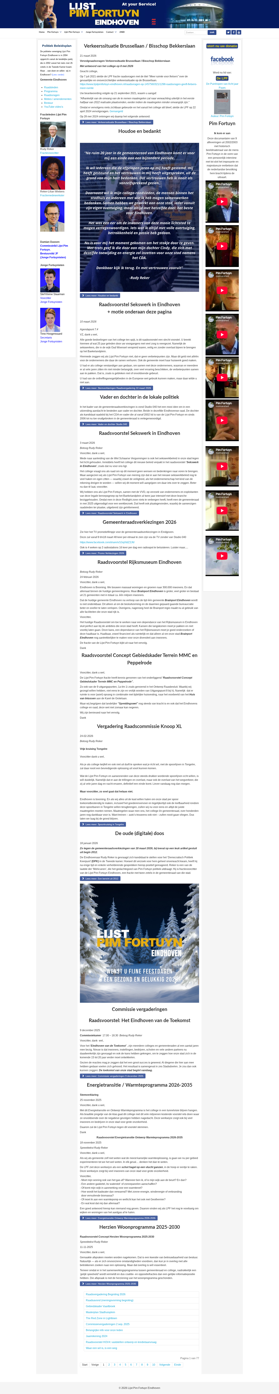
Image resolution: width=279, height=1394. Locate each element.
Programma (50, 91)
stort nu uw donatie (222, 46)
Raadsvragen (52, 95)
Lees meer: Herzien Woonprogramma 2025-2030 (110, 1283)
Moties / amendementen (58, 99)
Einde (177, 1364)
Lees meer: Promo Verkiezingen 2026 (104, 553)
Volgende (164, 1364)
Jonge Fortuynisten (51, 302)
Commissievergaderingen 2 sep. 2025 (107, 1324)
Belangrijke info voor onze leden (104, 1330)
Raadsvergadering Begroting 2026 (105, 1294)
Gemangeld (116, 111)
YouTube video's (53, 106)
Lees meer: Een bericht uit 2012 (101, 878)
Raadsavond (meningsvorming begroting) (109, 1300)
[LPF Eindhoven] (130, 14)
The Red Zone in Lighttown (101, 1318)
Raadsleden (51, 87)
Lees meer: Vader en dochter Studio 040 (106, 424)
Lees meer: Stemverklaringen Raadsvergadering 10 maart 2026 (118, 388)
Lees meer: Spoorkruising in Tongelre (104, 824)
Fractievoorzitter (49, 153)
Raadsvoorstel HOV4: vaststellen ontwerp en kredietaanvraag (122, 1342)
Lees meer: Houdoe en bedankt (101, 295)
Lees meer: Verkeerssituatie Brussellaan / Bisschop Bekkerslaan (118, 122)
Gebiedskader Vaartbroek (100, 1306)
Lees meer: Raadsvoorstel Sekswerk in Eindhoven (111, 513)
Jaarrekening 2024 (96, 1336)
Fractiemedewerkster (52, 195)
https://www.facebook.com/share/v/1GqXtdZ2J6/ (107, 542)
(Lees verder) (58, 74)
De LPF (222, 78)
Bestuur (48, 103)
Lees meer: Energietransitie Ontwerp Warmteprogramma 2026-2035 (120, 1218)
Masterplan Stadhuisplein (100, 1312)
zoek (212, 32)
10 (153, 1364)
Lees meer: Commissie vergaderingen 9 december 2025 (114, 1076)
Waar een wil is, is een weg (101, 1348)
